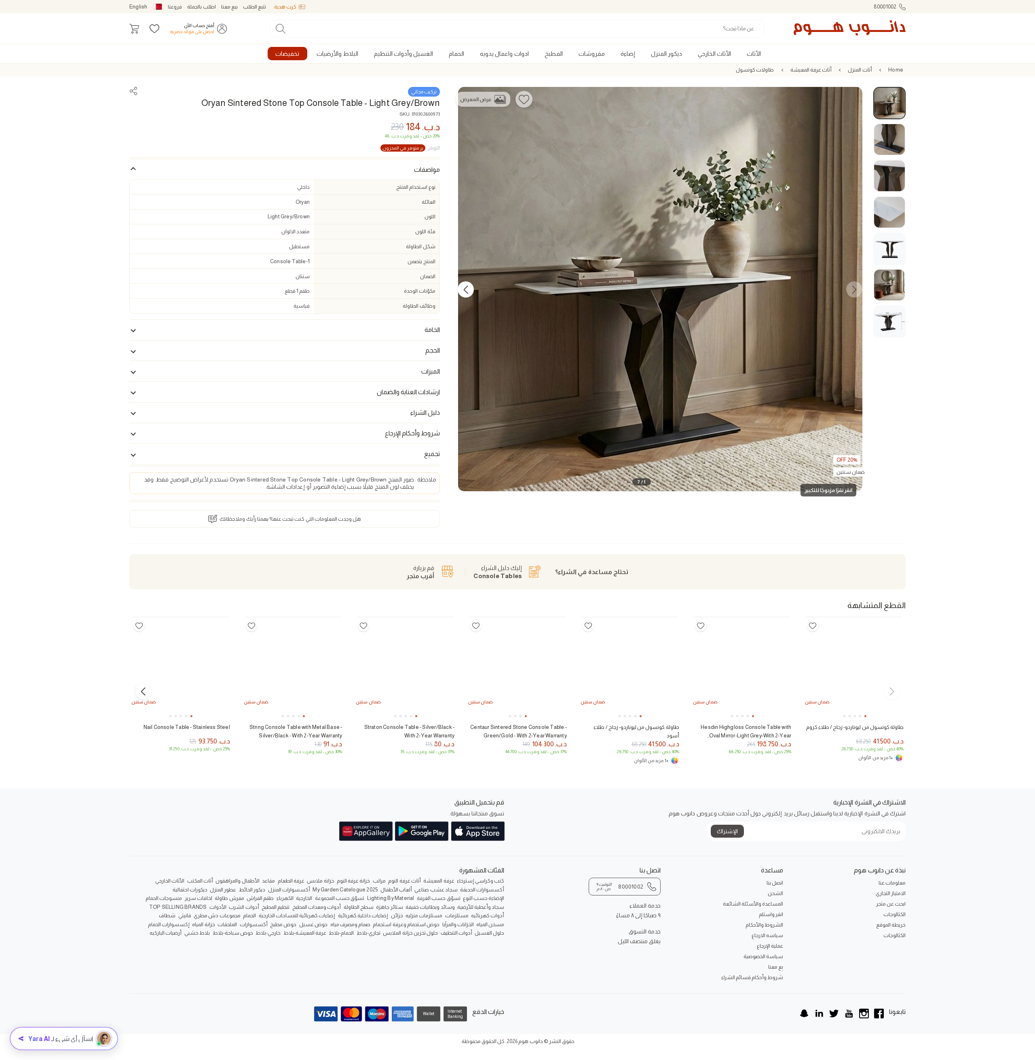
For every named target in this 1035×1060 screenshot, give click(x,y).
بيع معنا (229, 7)
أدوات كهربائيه (487, 915)
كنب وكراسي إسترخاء (480, 881)
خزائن (397, 915)
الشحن (775, 893)
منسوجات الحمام (164, 898)
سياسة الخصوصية (763, 956)
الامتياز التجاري (891, 893)
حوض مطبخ (283, 924)
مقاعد (268, 881)
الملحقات (227, 924)
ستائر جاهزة (389, 907)
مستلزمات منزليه (424, 915)
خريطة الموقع (891, 925)
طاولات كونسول (755, 70)
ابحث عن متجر (891, 904)
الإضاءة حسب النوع (483, 898)
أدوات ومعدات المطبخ (316, 907)
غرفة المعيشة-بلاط (304, 933)
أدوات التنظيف (456, 933)
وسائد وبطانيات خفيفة (430, 907)
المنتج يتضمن (421, 261)
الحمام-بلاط (341, 933)
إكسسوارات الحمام (169, 924)
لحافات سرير (198, 898)
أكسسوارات (254, 924)
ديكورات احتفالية (190, 890)
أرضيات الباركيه (166, 933)
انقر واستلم (771, 914)
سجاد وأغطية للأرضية (480, 907)
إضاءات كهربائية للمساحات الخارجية (297, 915)
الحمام (249, 915)
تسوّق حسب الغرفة (438, 898)
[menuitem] (754, 53)
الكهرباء (285, 898)
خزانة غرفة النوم (353, 881)
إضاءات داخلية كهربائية (363, 915)
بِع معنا (775, 967)
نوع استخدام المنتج (415, 187)
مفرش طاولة (229, 898)
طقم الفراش (260, 898)
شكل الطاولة (420, 246)
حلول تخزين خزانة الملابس (410, 933)
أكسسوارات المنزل (289, 890)
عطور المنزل (223, 890)
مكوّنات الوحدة (419, 291)
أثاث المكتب (200, 881)
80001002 (885, 7)
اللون (430, 216)
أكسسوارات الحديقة (482, 890)
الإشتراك (727, 831)
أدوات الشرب (244, 907)
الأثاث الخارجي (169, 881)
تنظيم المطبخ (275, 907)
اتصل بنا (775, 883)
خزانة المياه (203, 924)
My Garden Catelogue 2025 (345, 890)
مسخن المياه (490, 924)
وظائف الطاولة (419, 306)
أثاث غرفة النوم (404, 881)
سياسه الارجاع (767, 935)
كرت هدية (285, 7)
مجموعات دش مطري (217, 915)
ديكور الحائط (252, 890)
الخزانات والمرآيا (458, 924)
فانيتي (184, 915)
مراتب (379, 881)
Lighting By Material (390, 898)
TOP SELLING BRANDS (178, 907)
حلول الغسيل (489, 933)
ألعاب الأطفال (396, 890)
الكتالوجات (894, 914)
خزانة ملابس (320, 881)
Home (895, 70)
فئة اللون (425, 231)
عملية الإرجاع (770, 946)
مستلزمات (457, 915)
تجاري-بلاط (368, 933)
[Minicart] (134, 29)
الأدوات (217, 907)
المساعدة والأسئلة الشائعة (753, 904)
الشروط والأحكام (764, 925)
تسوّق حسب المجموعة (339, 898)
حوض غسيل (313, 924)
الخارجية (304, 898)
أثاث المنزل (860, 70)
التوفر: (411, 148)
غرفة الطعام (291, 881)
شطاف (167, 915)
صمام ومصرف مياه (350, 924)
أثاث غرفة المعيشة (811, 70)
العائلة (428, 202)
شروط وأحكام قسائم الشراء (752, 977)
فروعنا (175, 7)
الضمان (427, 276)
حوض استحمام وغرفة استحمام (406, 924)
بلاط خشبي (197, 933)
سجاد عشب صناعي (435, 890)
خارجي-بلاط (268, 933)
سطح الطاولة (359, 907)
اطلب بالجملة (201, 7)
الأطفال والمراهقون (237, 881)
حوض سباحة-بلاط (233, 933)
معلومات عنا (892, 883)
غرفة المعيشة (438, 881)
